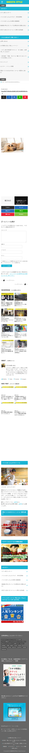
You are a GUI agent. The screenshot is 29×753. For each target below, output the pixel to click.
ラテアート (10, 643)
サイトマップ (4, 62)
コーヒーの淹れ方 (5, 641)
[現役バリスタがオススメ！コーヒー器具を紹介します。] (14, 535)
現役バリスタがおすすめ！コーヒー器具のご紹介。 (12, 71)
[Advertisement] (14, 118)
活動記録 (5, 746)
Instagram (24, 379)
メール (3, 249)
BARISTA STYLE (14, 1)
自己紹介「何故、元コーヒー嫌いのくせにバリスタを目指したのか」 (14, 56)
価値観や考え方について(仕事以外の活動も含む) (13, 25)
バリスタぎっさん (11, 365)
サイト (2, 255)
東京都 (9, 647)
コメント (4, 230)
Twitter (11, 379)
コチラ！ (14, 731)
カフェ (9, 639)
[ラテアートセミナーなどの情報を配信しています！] (14, 561)
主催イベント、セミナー (19, 643)
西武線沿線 (4, 649)
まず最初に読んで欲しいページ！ (9, 45)
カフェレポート (11, 746)
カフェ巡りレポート (5, 12)
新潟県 (19, 645)
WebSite (5, 379)
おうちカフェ (4, 639)
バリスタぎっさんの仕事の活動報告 (9, 21)
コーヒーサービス (13, 641)
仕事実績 (3, 645)
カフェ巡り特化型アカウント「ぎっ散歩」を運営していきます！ (14, 50)
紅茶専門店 (19, 647)
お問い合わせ (4, 41)
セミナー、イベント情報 (6, 66)
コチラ (15, 502)
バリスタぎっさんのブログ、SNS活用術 (11, 17)
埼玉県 (15, 645)
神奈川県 (14, 647)
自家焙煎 (24, 647)
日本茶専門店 (4, 647)
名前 (3, 244)
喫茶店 (11, 645)
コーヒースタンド (22, 641)
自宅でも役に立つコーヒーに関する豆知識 (11, 29)
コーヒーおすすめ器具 (16, 639)
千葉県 (7, 645)
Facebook (17, 379)
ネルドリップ (4, 643)
